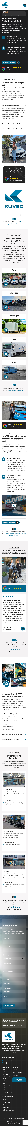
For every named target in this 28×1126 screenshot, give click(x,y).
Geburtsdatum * (7, 955)
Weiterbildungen (7, 1093)
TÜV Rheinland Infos (8, 1110)
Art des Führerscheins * (9, 988)
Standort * (6, 980)
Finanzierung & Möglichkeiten (11, 433)
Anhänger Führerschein (6, 1080)
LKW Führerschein (6, 1089)
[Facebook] (17, 1025)
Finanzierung (6, 1102)
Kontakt (5, 1099)
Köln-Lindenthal (17, 1072)
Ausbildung (5, 1067)
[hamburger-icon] (24, 5)
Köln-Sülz (15, 1075)
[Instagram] (21, 1025)
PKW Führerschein (6, 1071)
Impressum (6, 1107)
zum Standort (8, 808)
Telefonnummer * (8, 971)
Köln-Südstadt (17, 1070)
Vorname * (6, 938)
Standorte (15, 1067)
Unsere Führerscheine (14, 235)
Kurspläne (5, 1113)
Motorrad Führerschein (6, 1075)
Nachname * (6, 947)
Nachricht (5, 996)
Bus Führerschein (6, 1084)
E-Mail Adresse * (7, 963)
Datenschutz (6, 1105)
